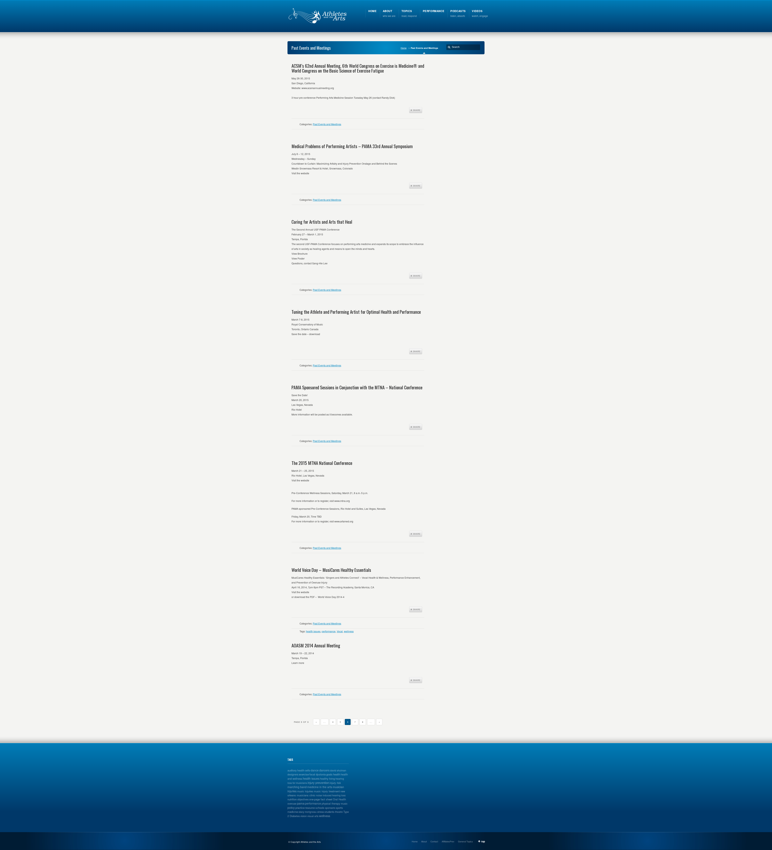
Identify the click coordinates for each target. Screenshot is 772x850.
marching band (297, 787)
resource (310, 808)
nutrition (292, 799)
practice (300, 808)
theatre (339, 811)
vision (303, 816)
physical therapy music (334, 803)
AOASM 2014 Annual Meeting (316, 645)
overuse (291, 803)
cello (307, 770)
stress (320, 812)
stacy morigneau (308, 811)
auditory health (295, 770)
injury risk (335, 783)
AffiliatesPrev (448, 841)
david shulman (338, 770)
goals (329, 774)
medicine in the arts (319, 787)
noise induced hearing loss (331, 795)
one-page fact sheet (320, 799)
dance (315, 770)
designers (292, 774)
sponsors (330, 808)
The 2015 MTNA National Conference (322, 462)
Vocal (340, 631)
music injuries (305, 791)
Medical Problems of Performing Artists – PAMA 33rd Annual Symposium (352, 146)
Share (415, 110)
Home (404, 47)
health (336, 774)
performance (329, 631)
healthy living (327, 778)
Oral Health (339, 799)
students (329, 812)
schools (319, 808)
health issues (313, 631)
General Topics (465, 841)
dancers (324, 770)
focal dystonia (317, 774)
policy (291, 808)
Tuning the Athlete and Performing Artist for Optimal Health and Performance (356, 311)
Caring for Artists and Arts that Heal (322, 221)
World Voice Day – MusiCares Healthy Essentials (331, 569)
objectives (303, 799)
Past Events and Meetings (327, 124)
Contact (434, 841)
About (424, 841)
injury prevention (318, 782)
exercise (304, 774)
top (483, 841)
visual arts (312, 816)
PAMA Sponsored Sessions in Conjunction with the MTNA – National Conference (357, 387)
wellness (349, 631)
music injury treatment (327, 791)
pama (300, 803)
